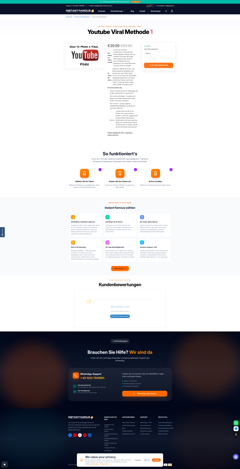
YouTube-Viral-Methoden (82, 17)
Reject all (147, 460)
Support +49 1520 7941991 (75, 6)
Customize (138, 460)
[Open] (4, 464)
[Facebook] (70, 435)
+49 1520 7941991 (92, 378)
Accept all (156, 460)
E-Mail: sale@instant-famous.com (100, 6)
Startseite (69, 17)
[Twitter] (80, 435)
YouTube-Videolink (151, 49)
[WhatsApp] (236, 422)
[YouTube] (75, 435)
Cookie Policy (95, 464)
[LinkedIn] (90, 435)
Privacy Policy (104, 464)
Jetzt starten (118, 268)
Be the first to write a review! (120, 316)
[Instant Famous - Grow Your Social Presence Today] (80, 11)
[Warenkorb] (236, 434)
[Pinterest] (85, 435)
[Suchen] (166, 11)
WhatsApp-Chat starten (146, 394)
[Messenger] (236, 428)
